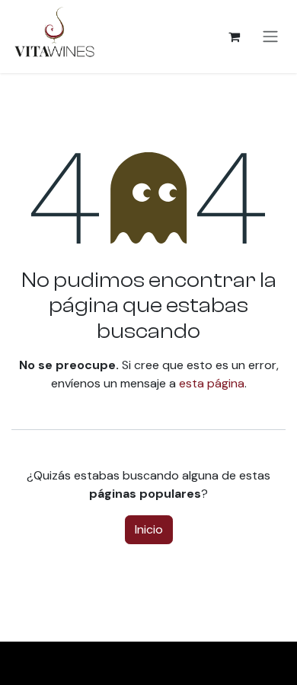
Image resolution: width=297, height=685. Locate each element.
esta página (211, 383)
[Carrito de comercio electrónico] (234, 36)
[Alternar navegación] (270, 37)
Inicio (149, 529)
